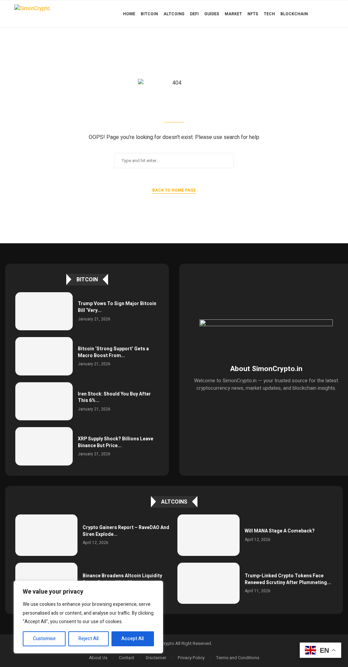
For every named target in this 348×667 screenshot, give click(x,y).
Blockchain (294, 14)
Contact (126, 657)
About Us (98, 657)
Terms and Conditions (237, 657)
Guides (211, 14)
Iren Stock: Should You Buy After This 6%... (114, 397)
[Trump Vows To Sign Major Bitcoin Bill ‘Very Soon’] (44, 311)
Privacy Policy (191, 657)
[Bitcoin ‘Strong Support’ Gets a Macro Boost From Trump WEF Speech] (44, 356)
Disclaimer (156, 657)
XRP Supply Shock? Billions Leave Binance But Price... (115, 442)
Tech (269, 14)
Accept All (132, 638)
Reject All (89, 638)
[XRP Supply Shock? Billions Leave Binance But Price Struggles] (44, 446)
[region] (88, 617)
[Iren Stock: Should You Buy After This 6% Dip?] (44, 401)
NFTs (252, 14)
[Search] (330, 14)
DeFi (194, 14)
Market (233, 14)
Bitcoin (149, 14)
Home (129, 14)
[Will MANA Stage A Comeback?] (208, 535)
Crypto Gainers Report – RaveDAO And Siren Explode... (126, 531)
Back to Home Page (174, 190)
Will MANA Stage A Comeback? (280, 530)
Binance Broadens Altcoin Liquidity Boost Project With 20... (122, 579)
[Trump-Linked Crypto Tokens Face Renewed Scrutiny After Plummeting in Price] (208, 583)
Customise (44, 638)
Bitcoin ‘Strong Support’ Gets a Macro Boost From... (113, 352)
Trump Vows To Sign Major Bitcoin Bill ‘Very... (117, 307)
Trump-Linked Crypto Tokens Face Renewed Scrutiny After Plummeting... (288, 579)
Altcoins (174, 14)
